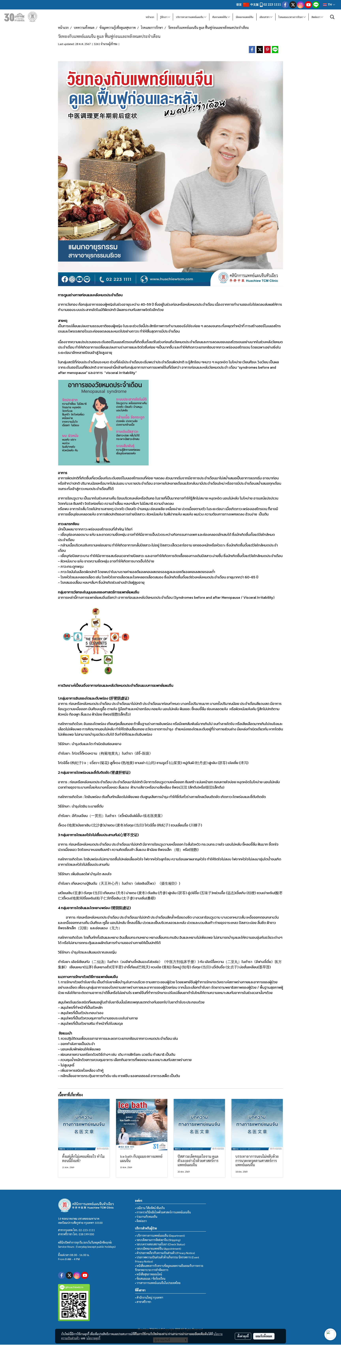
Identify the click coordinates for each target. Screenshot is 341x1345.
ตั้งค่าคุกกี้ (243, 1336)
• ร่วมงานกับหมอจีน (146, 1216)
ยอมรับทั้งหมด (264, 1336)
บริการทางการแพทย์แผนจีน (190, 17)
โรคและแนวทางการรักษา (291, 17)
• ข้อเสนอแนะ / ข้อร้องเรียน (150, 1278)
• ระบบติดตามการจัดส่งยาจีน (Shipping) (157, 1240)
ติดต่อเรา (316, 17)
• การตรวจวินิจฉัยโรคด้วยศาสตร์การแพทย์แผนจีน (163, 1212)
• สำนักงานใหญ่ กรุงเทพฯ (149, 1297)
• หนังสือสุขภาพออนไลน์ (148, 1274)
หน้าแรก (150, 17)
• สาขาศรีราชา (143, 1302)
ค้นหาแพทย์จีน (220, 17)
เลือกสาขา (264, 17)
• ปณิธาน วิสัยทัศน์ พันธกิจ (150, 1208)
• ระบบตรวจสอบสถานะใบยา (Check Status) (160, 1244)
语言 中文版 (248, 4)
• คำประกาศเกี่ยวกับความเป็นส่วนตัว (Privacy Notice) (165, 1253)
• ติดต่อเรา (141, 1221)
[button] (332, 17)
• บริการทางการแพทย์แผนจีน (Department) (160, 1235)
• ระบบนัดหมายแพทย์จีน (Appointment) (158, 1248)
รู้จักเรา (164, 17)
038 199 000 (86, 1234)
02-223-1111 (87, 1230)
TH (330, 5)
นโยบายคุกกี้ (93, 1338)
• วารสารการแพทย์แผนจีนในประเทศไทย (158, 1283)
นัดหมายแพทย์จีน (244, 17)
